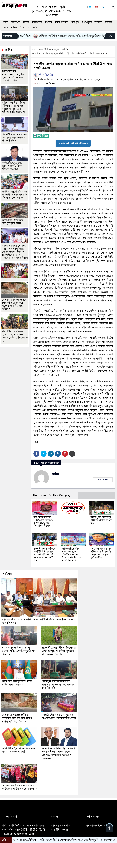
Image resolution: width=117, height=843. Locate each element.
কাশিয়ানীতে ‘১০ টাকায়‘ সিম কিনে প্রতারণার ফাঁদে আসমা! (18, 750)
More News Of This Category (52, 495)
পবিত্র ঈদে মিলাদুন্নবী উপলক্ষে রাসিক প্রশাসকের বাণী (17, 683)
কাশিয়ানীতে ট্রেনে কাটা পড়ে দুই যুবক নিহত (12, 221)
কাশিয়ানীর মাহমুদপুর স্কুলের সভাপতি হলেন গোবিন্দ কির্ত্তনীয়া (12, 166)
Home (39, 49)
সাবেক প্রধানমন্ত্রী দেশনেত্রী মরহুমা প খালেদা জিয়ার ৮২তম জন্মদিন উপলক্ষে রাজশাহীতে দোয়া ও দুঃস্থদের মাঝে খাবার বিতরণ (15, 252)
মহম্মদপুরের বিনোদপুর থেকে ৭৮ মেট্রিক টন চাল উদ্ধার (101, 520)
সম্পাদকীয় (32, 27)
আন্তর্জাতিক (37, 22)
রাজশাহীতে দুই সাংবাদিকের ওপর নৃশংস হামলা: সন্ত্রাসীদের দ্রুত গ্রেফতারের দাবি (13, 76)
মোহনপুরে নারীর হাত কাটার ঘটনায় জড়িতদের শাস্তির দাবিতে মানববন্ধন (19, 787)
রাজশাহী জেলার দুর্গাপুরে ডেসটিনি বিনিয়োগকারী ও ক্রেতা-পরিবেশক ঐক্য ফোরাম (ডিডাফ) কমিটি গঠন (44, 554)
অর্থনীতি (48, 22)
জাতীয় (26, 22)
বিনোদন (98, 22)
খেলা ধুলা (75, 22)
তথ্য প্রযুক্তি (87, 22)
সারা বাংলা (15, 22)
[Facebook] (36, 454)
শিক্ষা (22, 27)
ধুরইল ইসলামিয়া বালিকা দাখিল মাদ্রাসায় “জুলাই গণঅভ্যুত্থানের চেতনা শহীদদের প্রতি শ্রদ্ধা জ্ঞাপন (14, 107)
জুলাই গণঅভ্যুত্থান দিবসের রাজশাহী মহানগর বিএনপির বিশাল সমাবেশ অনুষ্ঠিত (14, 194)
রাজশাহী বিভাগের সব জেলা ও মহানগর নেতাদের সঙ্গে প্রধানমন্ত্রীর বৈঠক (14, 137)
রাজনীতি (108, 22)
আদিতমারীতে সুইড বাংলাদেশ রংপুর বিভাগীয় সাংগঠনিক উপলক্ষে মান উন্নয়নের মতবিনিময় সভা (71, 554)
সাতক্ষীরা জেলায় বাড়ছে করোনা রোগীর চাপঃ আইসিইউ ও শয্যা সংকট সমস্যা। (70, 53)
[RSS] (103, 7)
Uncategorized (56, 49)
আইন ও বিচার (61, 22)
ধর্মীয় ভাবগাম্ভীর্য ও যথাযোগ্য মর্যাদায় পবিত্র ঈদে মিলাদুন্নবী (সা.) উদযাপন (57, 36)
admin (57, 474)
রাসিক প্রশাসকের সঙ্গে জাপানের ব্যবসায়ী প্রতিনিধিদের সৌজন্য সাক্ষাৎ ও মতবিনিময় (38, 621)
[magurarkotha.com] (14, 5)
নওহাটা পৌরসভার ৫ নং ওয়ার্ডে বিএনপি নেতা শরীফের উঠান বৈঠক (59, 716)
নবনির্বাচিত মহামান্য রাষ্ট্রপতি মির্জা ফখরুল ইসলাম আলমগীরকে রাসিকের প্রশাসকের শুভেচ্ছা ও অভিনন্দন (58, 753)
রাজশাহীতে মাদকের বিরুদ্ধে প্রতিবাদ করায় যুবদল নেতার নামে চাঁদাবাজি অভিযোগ (43, 522)
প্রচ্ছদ (5, 22)
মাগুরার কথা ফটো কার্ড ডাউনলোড (73, 143)
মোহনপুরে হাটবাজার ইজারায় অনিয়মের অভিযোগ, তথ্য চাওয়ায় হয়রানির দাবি (58, 685)
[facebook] (84, 7)
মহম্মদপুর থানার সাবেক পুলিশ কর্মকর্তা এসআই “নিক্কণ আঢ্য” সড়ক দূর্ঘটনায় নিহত (101, 553)
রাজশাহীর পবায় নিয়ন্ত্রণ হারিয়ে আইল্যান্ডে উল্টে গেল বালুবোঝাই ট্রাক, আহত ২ (15, 336)
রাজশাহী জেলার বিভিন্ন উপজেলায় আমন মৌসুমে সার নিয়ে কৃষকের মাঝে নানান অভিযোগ (59, 651)
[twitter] (90, 7)
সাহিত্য (14, 27)
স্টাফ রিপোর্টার (45, 75)
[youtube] (97, 7)
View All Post (102, 479)
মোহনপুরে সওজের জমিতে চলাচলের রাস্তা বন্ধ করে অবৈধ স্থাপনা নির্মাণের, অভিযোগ (14, 304)
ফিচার (5, 27)
